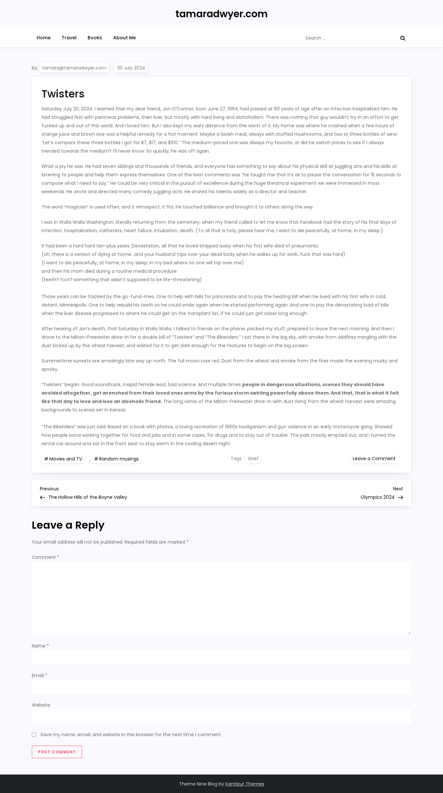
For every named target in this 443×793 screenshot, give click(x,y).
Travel (69, 37)
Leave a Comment (375, 458)
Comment (45, 557)
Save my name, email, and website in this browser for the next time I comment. (131, 734)
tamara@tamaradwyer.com (74, 68)
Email (39, 675)
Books (95, 37)
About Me (124, 37)
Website (41, 705)
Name (40, 646)
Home (44, 37)
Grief (253, 458)
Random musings (119, 459)
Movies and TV (65, 459)
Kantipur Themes (244, 784)
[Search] (402, 38)
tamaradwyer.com (221, 14)
